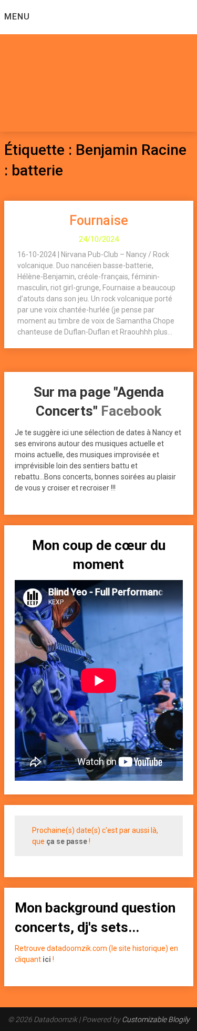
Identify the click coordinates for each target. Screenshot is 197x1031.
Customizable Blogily (156, 1019)
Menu (17, 17)
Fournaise (98, 220)
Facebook (131, 411)
